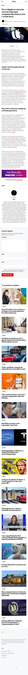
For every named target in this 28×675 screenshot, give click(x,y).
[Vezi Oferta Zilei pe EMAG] (14, 174)
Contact (3, 657)
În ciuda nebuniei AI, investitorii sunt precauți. (14, 565)
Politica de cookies (6, 651)
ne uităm (13, 154)
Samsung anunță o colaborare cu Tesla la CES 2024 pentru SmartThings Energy (12, 452)
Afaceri (3, 5)
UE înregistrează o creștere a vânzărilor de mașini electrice (11, 509)
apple (3, 185)
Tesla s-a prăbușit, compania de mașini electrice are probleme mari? (14, 368)
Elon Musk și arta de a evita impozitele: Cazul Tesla (11, 424)
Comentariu (4, 237)
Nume (3, 254)
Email (3, 262)
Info (2, 648)
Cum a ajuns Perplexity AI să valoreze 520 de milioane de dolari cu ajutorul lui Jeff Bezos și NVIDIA (14, 537)
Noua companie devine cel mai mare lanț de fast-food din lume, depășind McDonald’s (14, 593)
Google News (19, 179)
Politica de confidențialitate (8, 653)
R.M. (6, 20)
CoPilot (13, 132)
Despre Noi (4, 655)
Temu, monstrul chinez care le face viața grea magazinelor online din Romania (13, 396)
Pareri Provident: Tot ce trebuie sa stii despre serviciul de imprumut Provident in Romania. (13, 311)
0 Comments (5, 24)
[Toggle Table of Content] (16, 46)
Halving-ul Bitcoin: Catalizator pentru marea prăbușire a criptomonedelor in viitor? (12, 622)
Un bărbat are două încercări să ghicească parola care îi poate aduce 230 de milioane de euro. (14, 340)
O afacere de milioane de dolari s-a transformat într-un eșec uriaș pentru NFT (13, 481)
